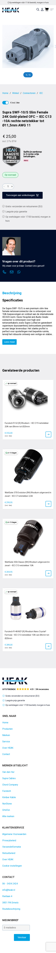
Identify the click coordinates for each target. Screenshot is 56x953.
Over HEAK (7, 747)
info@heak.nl (8, 890)
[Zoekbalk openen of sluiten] (38, 9)
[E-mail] (11, 272)
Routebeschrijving (11, 909)
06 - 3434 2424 (10, 883)
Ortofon (6, 810)
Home (5, 722)
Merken (6, 735)
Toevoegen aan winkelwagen (20, 195)
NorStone (7, 803)
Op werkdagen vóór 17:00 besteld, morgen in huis (27, 705)
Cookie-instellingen (12, 865)
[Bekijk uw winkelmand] (47, 9)
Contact (6, 754)
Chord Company (10, 784)
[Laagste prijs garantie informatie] (11, 156)
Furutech (6, 791)
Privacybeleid (9, 840)
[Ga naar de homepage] (10, 10)
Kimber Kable (9, 797)
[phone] (4, 272)
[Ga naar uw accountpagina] (42, 9)
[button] (25, 689)
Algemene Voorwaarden (14, 834)
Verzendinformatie (11, 846)
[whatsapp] (19, 272)
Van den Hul (8, 772)
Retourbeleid (8, 853)
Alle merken (8, 816)
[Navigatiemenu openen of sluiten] (52, 9)
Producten (7, 729)
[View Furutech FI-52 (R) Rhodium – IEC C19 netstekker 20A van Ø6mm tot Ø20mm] (48, 434)
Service (6, 741)
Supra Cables (9, 778)
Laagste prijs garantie (16, 211)
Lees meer (9, 342)
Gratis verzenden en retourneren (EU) (29, 3)
